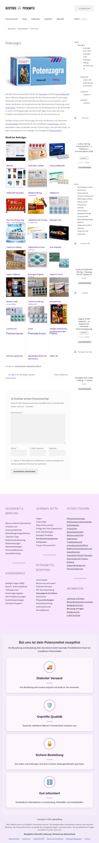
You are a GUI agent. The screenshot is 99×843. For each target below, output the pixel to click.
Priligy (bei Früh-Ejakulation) (49, 528)
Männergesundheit (84, 199)
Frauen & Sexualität (85, 196)
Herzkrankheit (11, 124)
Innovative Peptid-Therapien (79, 555)
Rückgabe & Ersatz (75, 605)
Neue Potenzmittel (44, 525)
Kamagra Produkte (44, 535)
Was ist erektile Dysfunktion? (18, 523)
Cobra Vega (10, 107)
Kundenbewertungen (14, 600)
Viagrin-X (87, 94)
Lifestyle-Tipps (12, 536)
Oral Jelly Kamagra (44, 532)
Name (14, 448)
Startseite (12, 28)
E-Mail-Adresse (37, 448)
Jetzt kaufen (41, 580)
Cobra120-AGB (38, 839)
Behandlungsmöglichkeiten (17, 533)
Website (52, 448)
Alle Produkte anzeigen (15, 596)
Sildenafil (35, 19)
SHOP (76, 42)
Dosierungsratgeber (14, 593)
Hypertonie (53, 124)
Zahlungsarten (12, 590)
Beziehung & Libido (85, 187)
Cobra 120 (87, 80)
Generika (43, 94)
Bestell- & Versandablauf (16, 586)
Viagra (39, 518)
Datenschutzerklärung (55, 839)
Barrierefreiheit (14, 839)
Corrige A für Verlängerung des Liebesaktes (20, 376)
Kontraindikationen (14, 550)
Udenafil (60, 19)
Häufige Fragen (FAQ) (14, 583)
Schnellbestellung (44, 603)
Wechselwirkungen (13, 546)
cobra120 (56, 819)
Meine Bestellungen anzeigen (80, 602)
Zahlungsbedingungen (74, 839)
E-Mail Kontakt (73, 615)
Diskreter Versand (44, 586)
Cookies (87, 839)
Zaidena (86, 103)
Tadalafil (48, 19)
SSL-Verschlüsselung (45, 590)
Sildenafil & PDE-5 (33, 366)
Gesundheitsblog (12, 553)
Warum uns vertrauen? (46, 583)
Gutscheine (41, 596)
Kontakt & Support (13, 603)
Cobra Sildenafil (62, 94)
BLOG (76, 184)
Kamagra (81, 45)
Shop (24, 19)
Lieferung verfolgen (75, 598)
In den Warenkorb (85, 167)
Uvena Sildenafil (61, 374)
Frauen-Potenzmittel (45, 545)
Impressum (26, 839)
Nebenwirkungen (12, 543)
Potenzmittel (11, 19)
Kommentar (17, 412)
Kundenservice (73, 612)
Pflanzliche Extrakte (76, 518)
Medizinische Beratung (15, 540)
